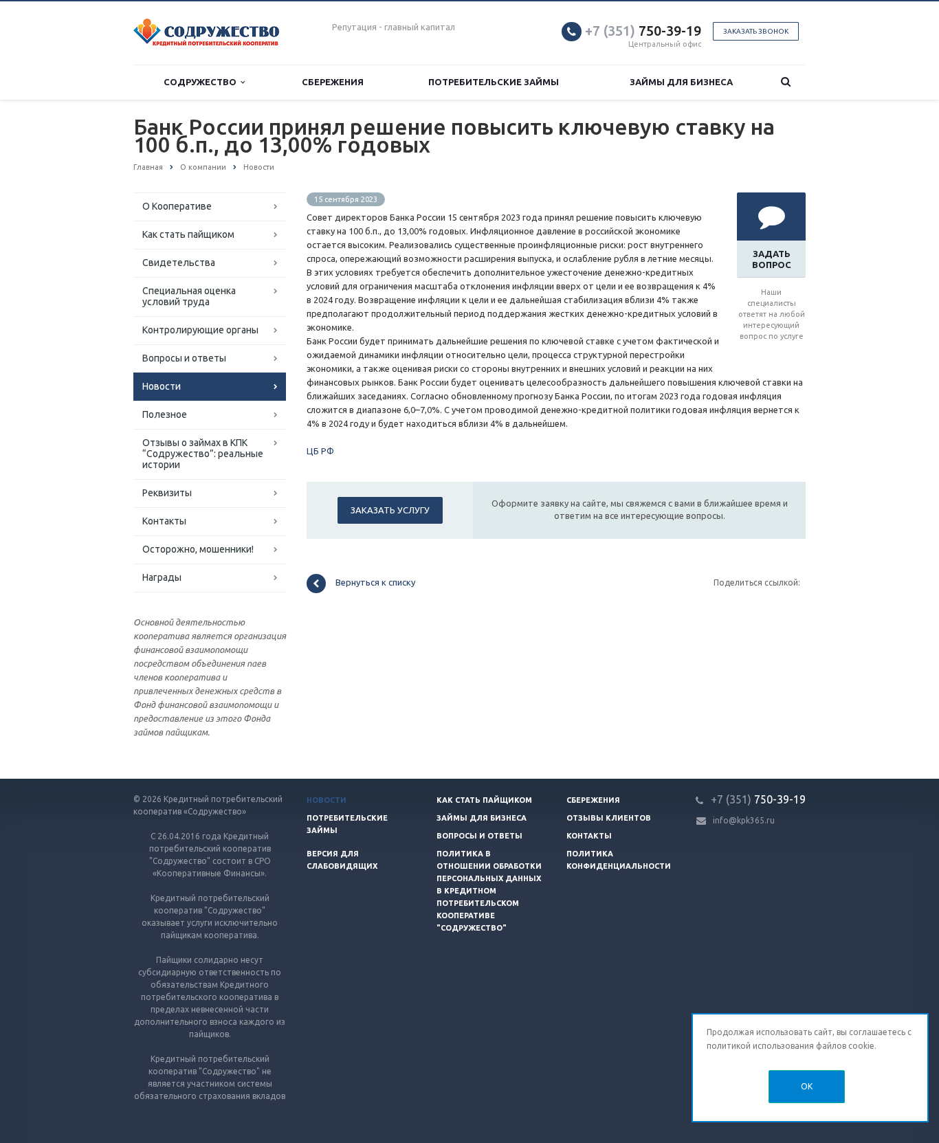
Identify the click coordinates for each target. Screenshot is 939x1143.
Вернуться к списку (375, 583)
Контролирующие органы (200, 329)
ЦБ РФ (320, 451)
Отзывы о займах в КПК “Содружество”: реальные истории (202, 453)
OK (807, 1086)
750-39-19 (643, 30)
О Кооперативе (177, 206)
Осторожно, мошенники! (198, 549)
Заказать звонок (755, 31)
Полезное (164, 414)
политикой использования (760, 1045)
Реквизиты (167, 492)
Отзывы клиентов (608, 818)
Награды (161, 577)
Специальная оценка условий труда (189, 296)
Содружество (202, 82)
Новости (161, 386)
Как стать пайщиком (188, 234)
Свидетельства (178, 262)
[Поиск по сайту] (786, 82)
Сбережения (333, 82)
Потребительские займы (493, 82)
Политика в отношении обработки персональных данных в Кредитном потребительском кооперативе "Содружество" (489, 891)
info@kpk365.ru (744, 820)
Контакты (164, 520)
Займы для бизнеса (681, 82)
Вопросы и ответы (184, 358)
